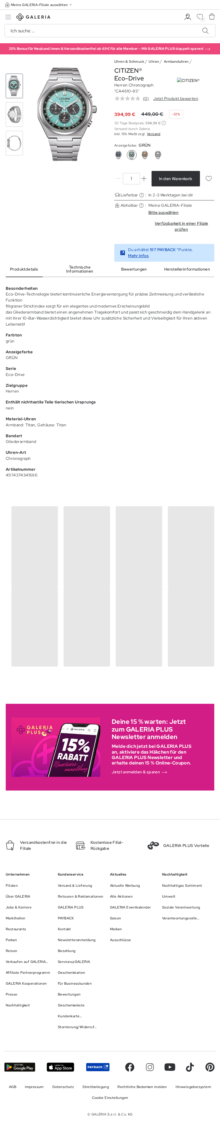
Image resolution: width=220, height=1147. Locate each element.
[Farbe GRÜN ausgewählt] (131, 155)
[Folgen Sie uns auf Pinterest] (210, 1067)
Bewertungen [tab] (134, 269)
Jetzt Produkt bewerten (175, 98)
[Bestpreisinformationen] (164, 123)
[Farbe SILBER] (158, 155)
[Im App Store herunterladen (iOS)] (60, 1067)
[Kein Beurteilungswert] (129, 98)
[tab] (67, 114)
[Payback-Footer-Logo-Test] (98, 1067)
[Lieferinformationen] (142, 195)
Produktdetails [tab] (24, 269)
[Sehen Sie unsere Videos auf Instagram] (150, 1067)
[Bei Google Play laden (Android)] (19, 1067)
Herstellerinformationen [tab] (187, 269)
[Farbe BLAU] (118, 155)
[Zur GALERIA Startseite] (33, 17)
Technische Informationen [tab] (79, 269)
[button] (39, 5)
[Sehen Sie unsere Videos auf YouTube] (170, 1067)
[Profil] (188, 17)
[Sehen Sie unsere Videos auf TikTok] (190, 1067)
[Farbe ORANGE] (145, 155)
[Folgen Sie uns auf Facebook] (129, 1067)
